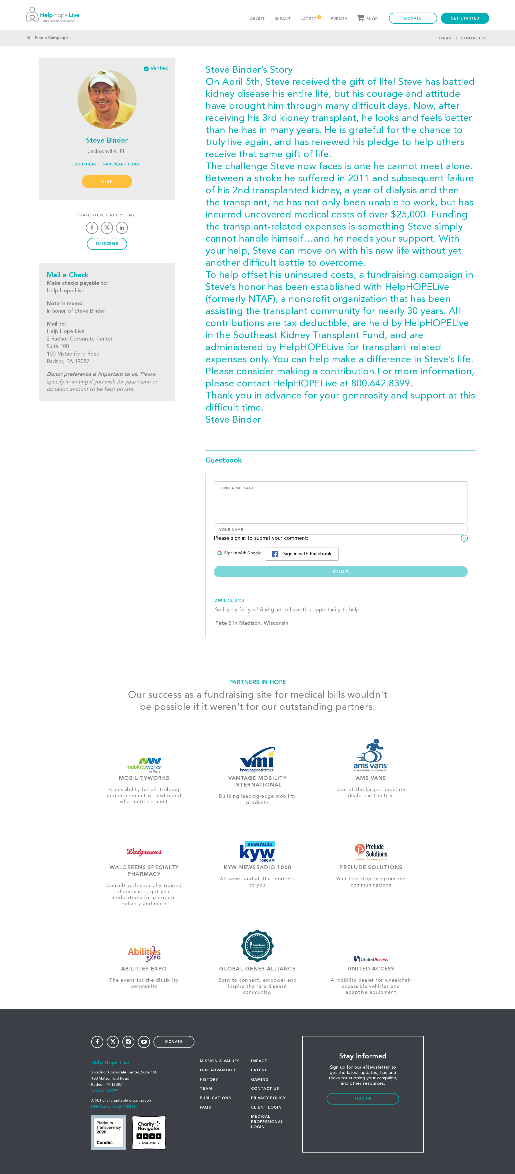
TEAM (206, 1089)
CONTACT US (265, 1089)
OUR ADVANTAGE (218, 1070)
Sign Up (363, 1099)
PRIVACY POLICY (268, 1098)
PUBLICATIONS (215, 1098)
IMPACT (259, 1061)
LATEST (259, 1070)
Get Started (465, 18)
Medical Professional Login (267, 1122)
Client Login (266, 1107)
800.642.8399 (106, 1090)
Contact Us (474, 38)
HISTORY (209, 1079)
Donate (413, 18)
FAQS (205, 1107)
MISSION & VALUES (220, 1061)
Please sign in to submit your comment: (261, 538)
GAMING (260, 1079)
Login (445, 38)
